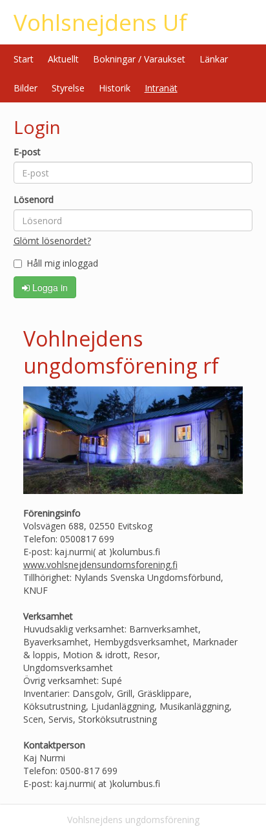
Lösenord (34, 199)
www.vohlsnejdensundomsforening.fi (100, 564)
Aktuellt (63, 59)
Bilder (25, 88)
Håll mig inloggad (62, 263)
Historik (114, 88)
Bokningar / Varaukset (139, 59)
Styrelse (68, 88)
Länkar (214, 59)
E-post (27, 152)
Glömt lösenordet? (52, 240)
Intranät (161, 88)
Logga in (49, 287)
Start (24, 59)
